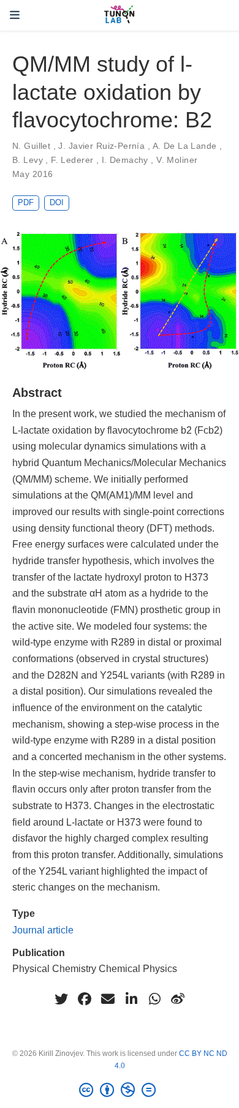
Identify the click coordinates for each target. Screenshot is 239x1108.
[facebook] (84, 999)
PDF (26, 202)
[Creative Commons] (120, 1090)
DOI (57, 202)
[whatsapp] (154, 999)
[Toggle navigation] (15, 15)
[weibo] (178, 999)
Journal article (43, 929)
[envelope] (108, 999)
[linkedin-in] (131, 999)
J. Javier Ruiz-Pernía (101, 146)
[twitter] (61, 999)
